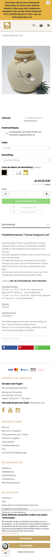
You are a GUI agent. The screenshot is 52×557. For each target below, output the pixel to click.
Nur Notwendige (26, 545)
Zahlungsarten (8, 442)
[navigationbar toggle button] (48, 25)
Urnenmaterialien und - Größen (15, 434)
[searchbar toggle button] (33, 25)
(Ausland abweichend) (30, 121)
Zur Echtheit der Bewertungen (14, 453)
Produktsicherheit (10, 338)
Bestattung (6, 468)
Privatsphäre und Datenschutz (14, 509)
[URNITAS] (5, 25)
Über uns (5, 427)
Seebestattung (8, 472)
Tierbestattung (8, 479)
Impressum (6, 498)
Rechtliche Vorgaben (10, 438)
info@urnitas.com (37, 403)
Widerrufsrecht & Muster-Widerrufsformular (20, 505)
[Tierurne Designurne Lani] (26, 70)
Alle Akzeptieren (26, 538)
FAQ (3, 449)
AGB (4, 501)
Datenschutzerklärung (10, 533)
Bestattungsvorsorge (10, 482)
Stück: (4, 189)
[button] (5, 194)
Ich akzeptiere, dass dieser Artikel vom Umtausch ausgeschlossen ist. (25, 133)
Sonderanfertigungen (11, 445)
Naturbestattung (9, 475)
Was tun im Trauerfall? (11, 431)
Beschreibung (8, 224)
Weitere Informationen (26, 552)
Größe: (5, 142)
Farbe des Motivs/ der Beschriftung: (21, 167)
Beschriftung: (7, 155)
